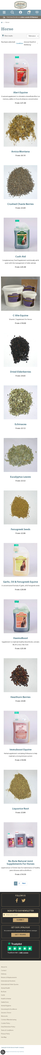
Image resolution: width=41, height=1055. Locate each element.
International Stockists (8, 981)
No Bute (3, 992)
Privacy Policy (5, 1034)
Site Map (4, 1037)
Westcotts (4, 1016)
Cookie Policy (5, 1023)
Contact (3, 970)
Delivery (3, 974)
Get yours (20, 935)
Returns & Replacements (9, 977)
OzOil (3, 995)
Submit (20, 920)
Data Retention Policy (8, 1027)
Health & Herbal (6, 999)
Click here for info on (22, 17)
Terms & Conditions (7, 1030)
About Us (4, 967)
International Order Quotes (10, 984)
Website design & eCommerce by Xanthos (12, 1051)
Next (24, 883)
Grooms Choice (6, 1013)
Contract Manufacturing (8, 1020)
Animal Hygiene (6, 1006)
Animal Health (5, 988)
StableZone (5, 1002)
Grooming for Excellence (9, 1009)
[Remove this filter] (37, 43)
